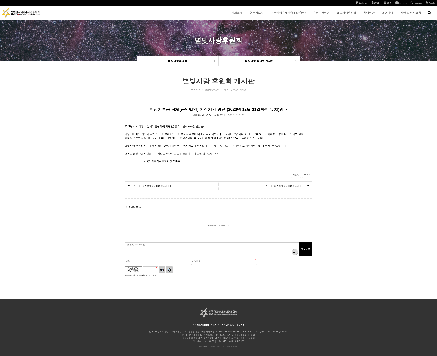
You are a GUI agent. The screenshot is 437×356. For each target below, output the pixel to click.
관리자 (201, 115)
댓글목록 (133, 206)
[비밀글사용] (295, 252)
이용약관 (215, 325)
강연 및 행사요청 (410, 12)
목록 (308, 175)
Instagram (417, 3)
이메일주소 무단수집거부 (233, 325)
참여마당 (369, 12)
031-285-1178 (235, 331)
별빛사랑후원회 (346, 12)
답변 (297, 175)
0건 (210, 115)
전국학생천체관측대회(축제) (288, 12)
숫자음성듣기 (162, 269)
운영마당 (387, 12)
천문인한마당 (321, 12)
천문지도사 (257, 12)
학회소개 (236, 12)
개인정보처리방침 (201, 325)
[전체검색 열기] (429, 13)
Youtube (431, 3)
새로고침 (169, 269)
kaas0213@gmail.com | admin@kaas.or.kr (269, 331)
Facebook (402, 3)
